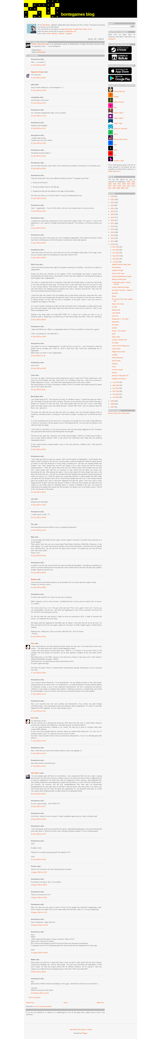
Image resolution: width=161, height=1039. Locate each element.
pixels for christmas (120, 128)
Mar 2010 (116, 391)
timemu (114, 373)
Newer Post (30, 1003)
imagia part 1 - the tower (120, 319)
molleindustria (41, 52)
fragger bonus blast (118, 352)
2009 (118, 188)
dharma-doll (116, 310)
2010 (114, 188)
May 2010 (116, 385)
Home (66, 1003)
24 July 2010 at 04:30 (38, 368)
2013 (128, 186)
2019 (128, 184)
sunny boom (116, 349)
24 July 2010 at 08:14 (38, 492)
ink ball (114, 307)
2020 (124, 184)
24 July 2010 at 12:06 (38, 505)
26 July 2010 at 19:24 (38, 636)
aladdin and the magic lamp (121, 264)
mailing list (112, 39)
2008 (122, 188)
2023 (109, 184)
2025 (128, 182)
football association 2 (119, 379)
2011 (109, 188)
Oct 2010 (116, 253)
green (115, 134)
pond (113, 334)
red (114, 155)
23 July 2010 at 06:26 (38, 258)
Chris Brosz (35, 773)
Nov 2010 (116, 250)
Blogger (84, 1033)
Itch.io (90, 29)
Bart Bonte (46, 25)
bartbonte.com (71, 31)
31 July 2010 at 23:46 (38, 859)
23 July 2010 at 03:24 (38, 211)
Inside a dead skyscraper (40, 44)
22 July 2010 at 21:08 (38, 90)
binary (114, 296)
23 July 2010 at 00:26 (38, 168)
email (48, 33)
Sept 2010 (116, 256)
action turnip (116, 360)
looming (114, 364)
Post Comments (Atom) (43, 1006)
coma (114, 367)
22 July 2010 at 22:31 (38, 128)
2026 (112, 196)
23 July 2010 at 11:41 (38, 356)
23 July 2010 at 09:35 (38, 319)
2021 (119, 184)
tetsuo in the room (118, 273)
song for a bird (118, 161)
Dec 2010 (116, 247)
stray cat (115, 316)
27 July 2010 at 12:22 (38, 694)
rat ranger (115, 343)
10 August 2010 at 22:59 (39, 925)
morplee (114, 355)
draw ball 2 (115, 322)
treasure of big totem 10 (120, 375)
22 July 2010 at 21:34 (38, 116)
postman (115, 293)
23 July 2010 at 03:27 (38, 228)
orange (115, 97)
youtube (61, 33)
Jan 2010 (116, 397)
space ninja (116, 337)
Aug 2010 (116, 259)
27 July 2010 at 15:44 (38, 753)
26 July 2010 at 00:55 (38, 587)
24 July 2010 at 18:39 (38, 517)
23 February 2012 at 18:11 (40, 993)
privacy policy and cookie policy (119, 413)
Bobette (34, 579)
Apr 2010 (116, 388)
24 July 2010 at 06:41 (38, 389)
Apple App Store (66, 29)
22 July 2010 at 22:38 (38, 143)
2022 (114, 184)
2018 (133, 184)
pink (115, 107)
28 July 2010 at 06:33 (38, 794)
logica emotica (118, 102)
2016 (114, 186)
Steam (85, 29)
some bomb (116, 313)
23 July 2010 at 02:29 (38, 198)
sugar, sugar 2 (118, 118)
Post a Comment (34, 997)
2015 (119, 186)
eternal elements (117, 358)
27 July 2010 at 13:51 (38, 711)
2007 (126, 188)
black (115, 150)
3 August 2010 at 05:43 (39, 885)
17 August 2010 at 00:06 (39, 953)
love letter (115, 325)
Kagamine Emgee (37, 72)
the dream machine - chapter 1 (122, 290)
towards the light (117, 270)
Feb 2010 (116, 394)
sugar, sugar (117, 123)
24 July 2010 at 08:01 (38, 449)
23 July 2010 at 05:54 (38, 243)
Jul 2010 (116, 262)
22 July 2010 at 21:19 (38, 103)
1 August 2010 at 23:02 (39, 872)
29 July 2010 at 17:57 (38, 834)
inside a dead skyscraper (120, 287)
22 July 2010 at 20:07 (38, 65)
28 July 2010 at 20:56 (38, 819)
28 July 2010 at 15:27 (38, 806)
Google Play (77, 29)
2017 (109, 186)
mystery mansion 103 (119, 340)
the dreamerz (116, 267)
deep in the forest (118, 304)
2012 (133, 186)
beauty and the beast (119, 279)
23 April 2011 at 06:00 (38, 972)
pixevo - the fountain (119, 331)
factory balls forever (120, 139)
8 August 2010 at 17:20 (39, 912)
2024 (133, 182)
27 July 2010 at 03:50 (38, 673)
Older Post (100, 1003)
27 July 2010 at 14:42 (38, 741)
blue (115, 145)
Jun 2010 (116, 382)
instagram (68, 33)
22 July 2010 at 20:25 (38, 78)
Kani (32, 643)
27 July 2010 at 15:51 (38, 766)
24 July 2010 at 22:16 (38, 530)
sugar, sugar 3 (118, 113)
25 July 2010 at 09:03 (38, 572)
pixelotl (114, 328)
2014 (124, 186)
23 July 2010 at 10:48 (38, 336)
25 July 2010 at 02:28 (38, 555)
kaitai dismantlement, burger (121, 276)
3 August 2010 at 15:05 (39, 897)
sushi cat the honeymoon (120, 346)
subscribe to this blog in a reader (81, 1029)
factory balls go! (119, 91)
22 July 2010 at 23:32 (38, 156)
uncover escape (117, 369)
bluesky (54, 33)
